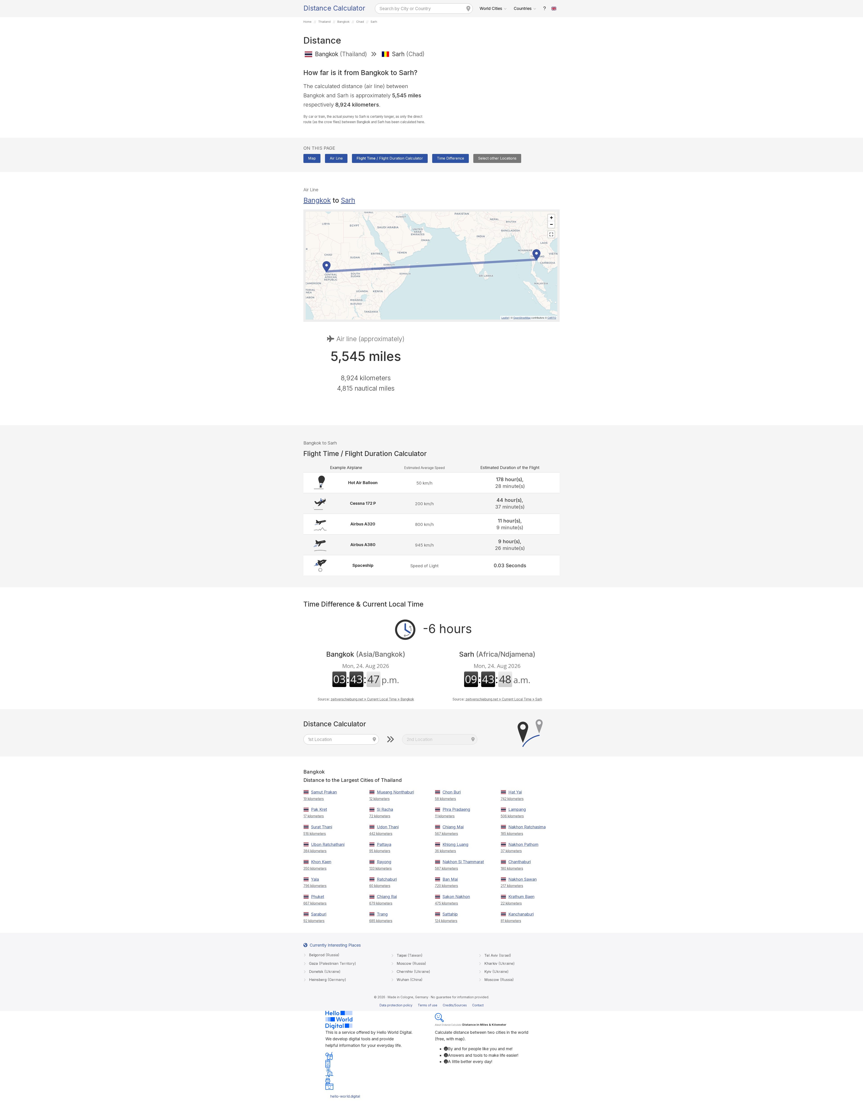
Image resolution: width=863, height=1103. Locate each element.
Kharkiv (499, 963)
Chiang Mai (453, 827)
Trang (382, 914)
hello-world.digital (345, 1096)
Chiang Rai (387, 896)
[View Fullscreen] (551, 234)
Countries (523, 8)
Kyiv (496, 971)
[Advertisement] (497, 93)
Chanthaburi (519, 861)
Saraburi (318, 914)
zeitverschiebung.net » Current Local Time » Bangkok (372, 699)
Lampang (517, 809)
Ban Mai (450, 879)
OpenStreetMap (522, 317)
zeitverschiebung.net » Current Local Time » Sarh (503, 699)
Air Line (336, 158)
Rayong (384, 861)
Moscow (411, 963)
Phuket (317, 896)
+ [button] (551, 217)
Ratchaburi (387, 879)
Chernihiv (413, 971)
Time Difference (450, 158)
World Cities (491, 8)
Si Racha (385, 809)
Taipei (409, 955)
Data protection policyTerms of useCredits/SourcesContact (432, 1005)
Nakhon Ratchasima (527, 827)
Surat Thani (321, 827)
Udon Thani (388, 827)
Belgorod (323, 955)
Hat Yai (515, 792)
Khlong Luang (455, 844)
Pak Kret (319, 809)
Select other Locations (497, 158)
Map (312, 158)
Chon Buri (452, 792)
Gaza (332, 963)
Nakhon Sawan (522, 879)
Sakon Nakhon (456, 896)
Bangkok (317, 200)
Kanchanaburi (521, 914)
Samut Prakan (324, 792)
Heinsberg (327, 979)
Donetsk (324, 971)
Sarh (348, 200)
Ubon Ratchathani (328, 844)
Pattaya (384, 844)
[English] (553, 8)
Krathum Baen (521, 896)
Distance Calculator (334, 8)
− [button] (551, 224)
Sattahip (450, 914)
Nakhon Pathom (523, 844)
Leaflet (505, 317)
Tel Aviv (497, 955)
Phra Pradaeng (456, 809)
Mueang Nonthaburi (395, 792)
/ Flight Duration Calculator (390, 158)
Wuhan (409, 979)
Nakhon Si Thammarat (463, 861)
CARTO (551, 317)
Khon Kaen (321, 861)
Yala (315, 879)
